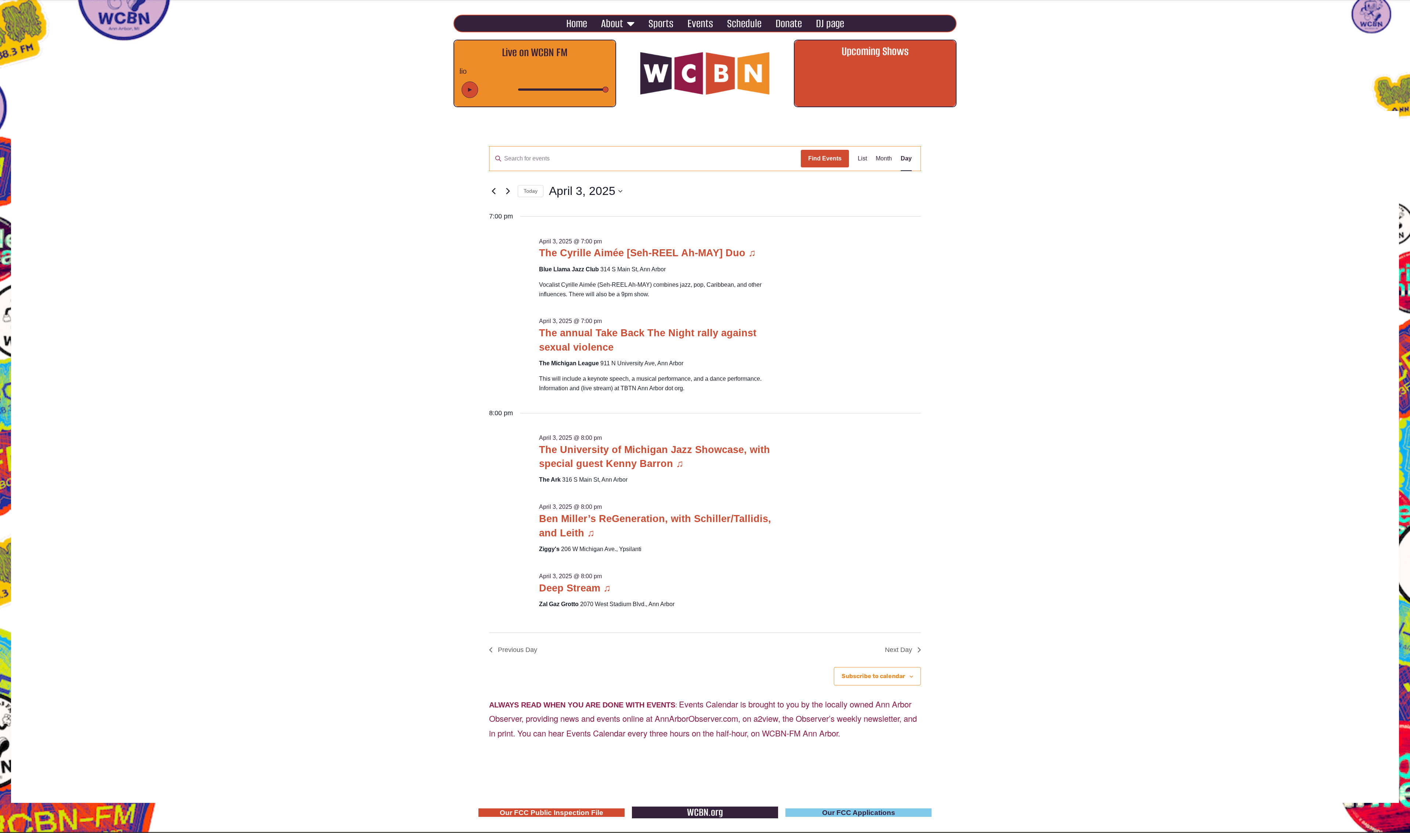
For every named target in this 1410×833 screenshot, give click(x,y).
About (612, 23)
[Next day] (507, 191)
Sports (660, 23)
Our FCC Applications (858, 812)
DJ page (830, 23)
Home (576, 23)
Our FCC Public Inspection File (551, 812)
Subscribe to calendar (873, 676)
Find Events (825, 158)
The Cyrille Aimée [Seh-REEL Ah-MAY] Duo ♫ (647, 252)
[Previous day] (493, 191)
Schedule (744, 23)
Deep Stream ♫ (575, 588)
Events (700, 23)
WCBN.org (705, 812)
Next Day (898, 649)
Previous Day (517, 649)
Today (531, 191)
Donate (789, 23)
